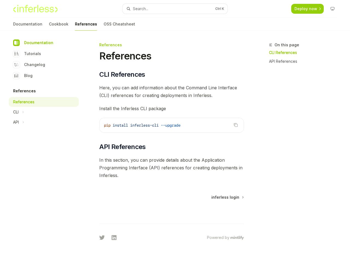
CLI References (283, 52)
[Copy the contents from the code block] (235, 125)
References (86, 24)
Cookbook (58, 24)
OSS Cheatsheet (119, 24)
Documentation (27, 24)
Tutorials (32, 53)
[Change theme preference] (332, 8)
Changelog (34, 64)
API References (283, 61)
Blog (28, 75)
